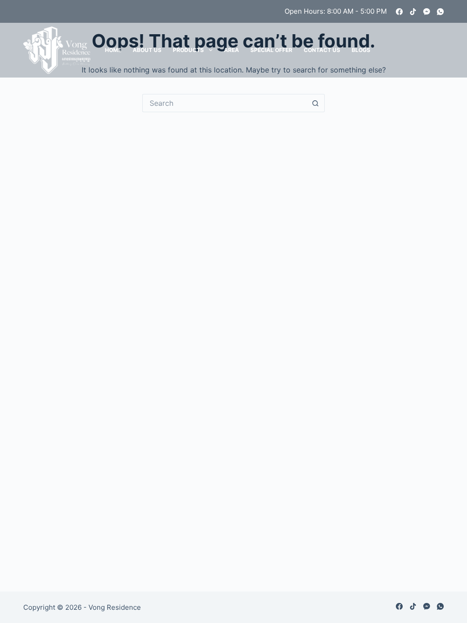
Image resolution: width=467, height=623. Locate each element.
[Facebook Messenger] (426, 11)
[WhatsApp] (440, 11)
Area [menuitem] (231, 50)
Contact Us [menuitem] (322, 50)
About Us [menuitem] (147, 50)
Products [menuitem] (188, 50)
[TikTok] (413, 11)
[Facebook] (399, 11)
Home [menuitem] (113, 50)
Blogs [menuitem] (361, 50)
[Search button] (315, 103)
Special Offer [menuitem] (271, 50)
